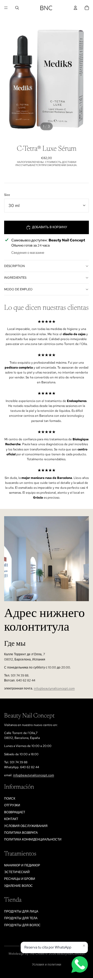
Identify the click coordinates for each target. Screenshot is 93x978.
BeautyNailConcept (71, 954)
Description (14, 266)
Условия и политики (46, 964)
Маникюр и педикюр (22, 865)
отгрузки (12, 805)
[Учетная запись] (75, 7)
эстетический (17, 872)
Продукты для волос (22, 925)
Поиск (9, 798)
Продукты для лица (21, 911)
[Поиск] (17, 7)
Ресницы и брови (19, 879)
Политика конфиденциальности (32, 839)
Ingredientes (15, 278)
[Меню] (6, 8)
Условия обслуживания (26, 826)
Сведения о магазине (27, 252)
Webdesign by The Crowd (26, 954)
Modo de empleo (18, 289)
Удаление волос (18, 886)
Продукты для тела (20, 918)
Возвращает (14, 812)
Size (7, 195)
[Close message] (84, 945)
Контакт (11, 819)
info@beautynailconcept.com (54, 688)
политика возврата (21, 833)
